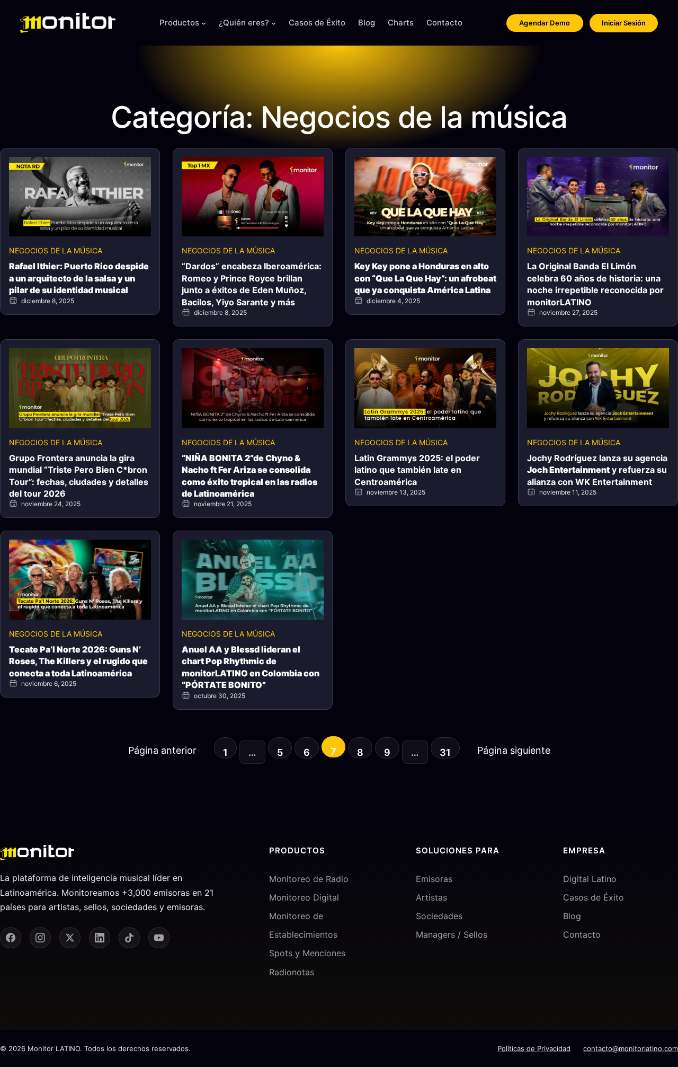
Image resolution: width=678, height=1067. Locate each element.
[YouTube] (159, 937)
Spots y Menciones (307, 953)
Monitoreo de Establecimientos (303, 925)
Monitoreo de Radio (309, 879)
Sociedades (439, 916)
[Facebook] (10, 937)
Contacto (582, 934)
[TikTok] (129, 937)
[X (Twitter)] (70, 937)
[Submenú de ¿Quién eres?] (273, 23)
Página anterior (162, 750)
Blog (572, 916)
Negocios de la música (55, 250)
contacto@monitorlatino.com (630, 1048)
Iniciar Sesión (624, 23)
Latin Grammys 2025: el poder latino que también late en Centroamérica (417, 470)
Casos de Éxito (593, 897)
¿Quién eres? (244, 22)
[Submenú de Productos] (203, 23)
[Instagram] (40, 937)
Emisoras (434, 879)
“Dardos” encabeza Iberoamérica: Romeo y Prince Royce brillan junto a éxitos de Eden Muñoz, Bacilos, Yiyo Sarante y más (252, 284)
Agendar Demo (544, 23)
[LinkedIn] (99, 937)
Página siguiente (513, 750)
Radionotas (291, 972)
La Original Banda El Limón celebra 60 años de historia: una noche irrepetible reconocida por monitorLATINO (595, 284)
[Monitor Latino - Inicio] (67, 23)
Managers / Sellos (451, 934)
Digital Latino (590, 879)
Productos (179, 22)
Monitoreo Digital (304, 897)
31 (445, 752)
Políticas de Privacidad (533, 1048)
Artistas (431, 897)
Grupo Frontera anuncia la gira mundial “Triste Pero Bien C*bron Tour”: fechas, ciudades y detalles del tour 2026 (78, 476)
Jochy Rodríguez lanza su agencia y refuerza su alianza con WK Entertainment (597, 470)
